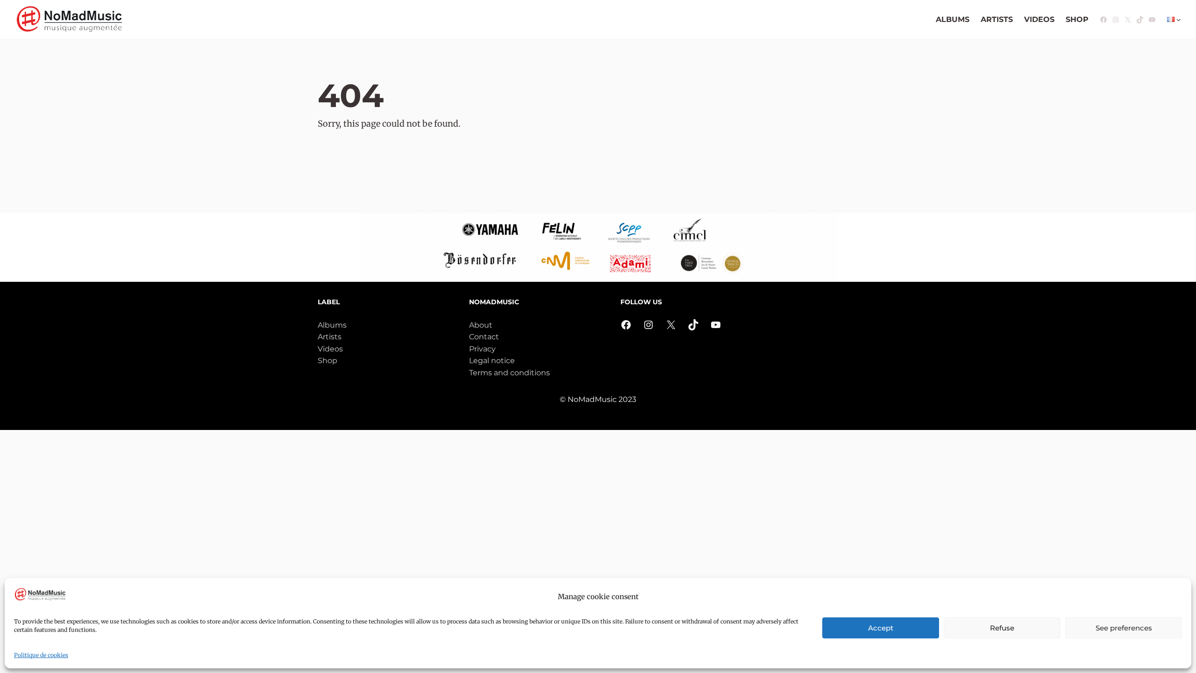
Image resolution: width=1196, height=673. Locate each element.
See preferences (1124, 627)
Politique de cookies (41, 655)
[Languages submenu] (1178, 19)
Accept (880, 627)
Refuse (1002, 627)
